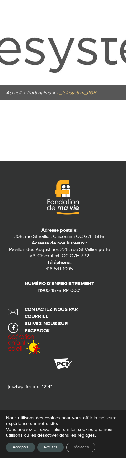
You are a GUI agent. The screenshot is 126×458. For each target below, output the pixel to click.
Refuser (50, 447)
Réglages (81, 447)
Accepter (20, 447)
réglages (86, 435)
